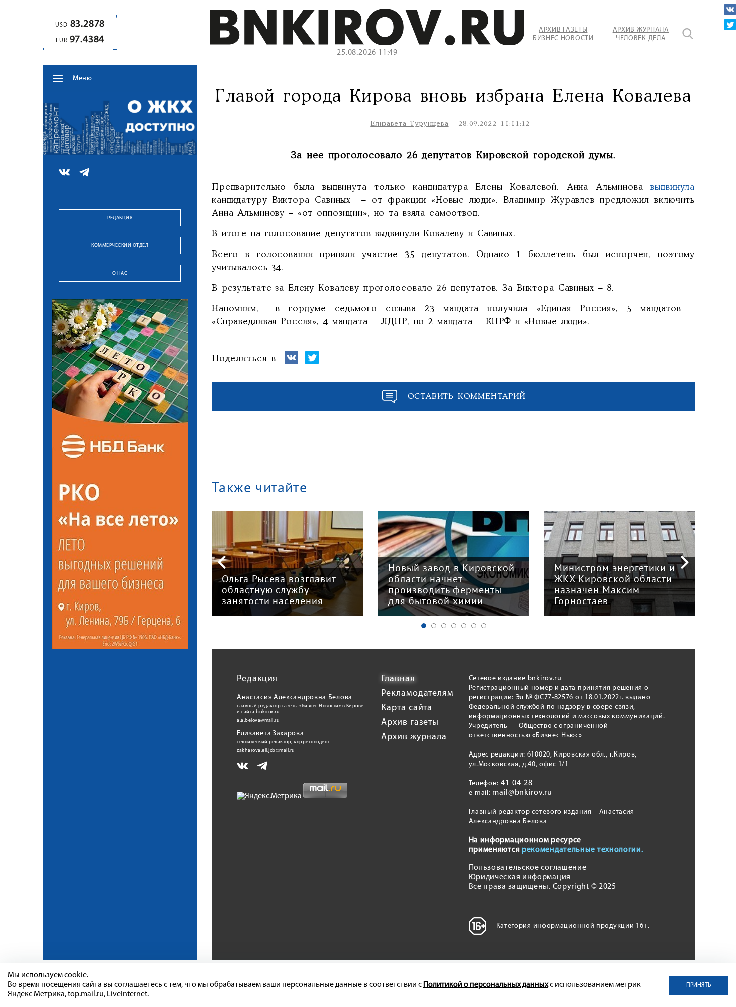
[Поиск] (687, 33)
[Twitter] (730, 24)
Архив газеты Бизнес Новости (563, 34)
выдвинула (672, 187)
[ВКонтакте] (730, 9)
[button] (424, 626)
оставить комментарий (467, 396)
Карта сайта (406, 708)
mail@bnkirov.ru (522, 793)
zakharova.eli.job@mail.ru (266, 750)
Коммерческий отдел (119, 245)
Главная (398, 679)
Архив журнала (414, 737)
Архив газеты (410, 722)
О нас (120, 273)
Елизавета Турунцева (409, 124)
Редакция (119, 218)
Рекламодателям (417, 693)
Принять (698, 985)
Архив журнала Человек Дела (641, 34)
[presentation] (222, 562)
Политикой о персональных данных (485, 985)
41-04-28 (517, 783)
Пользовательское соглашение (528, 868)
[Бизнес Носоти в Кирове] (367, 43)
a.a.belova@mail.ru (258, 720)
